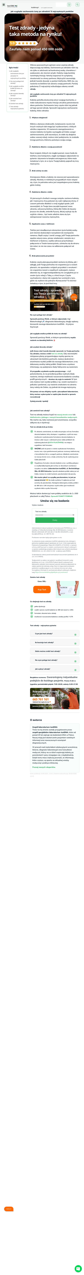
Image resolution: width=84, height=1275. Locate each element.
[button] (54, 633)
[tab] (4, 5)
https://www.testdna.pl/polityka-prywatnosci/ (51, 572)
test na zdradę (57, 354)
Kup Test (42, 589)
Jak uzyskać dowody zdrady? (17, 94)
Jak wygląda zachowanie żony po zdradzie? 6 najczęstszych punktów (18, 74)
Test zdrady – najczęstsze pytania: (17, 108)
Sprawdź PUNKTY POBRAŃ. (62, 496)
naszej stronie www (64, 415)
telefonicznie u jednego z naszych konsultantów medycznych (53, 417)
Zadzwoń (8, 1209)
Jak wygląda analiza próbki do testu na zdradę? (17, 88)
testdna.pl (35, 7)
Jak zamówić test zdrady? (15, 100)
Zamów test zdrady (16, 103)
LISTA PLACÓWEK (55, 442)
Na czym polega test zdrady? (17, 82)
